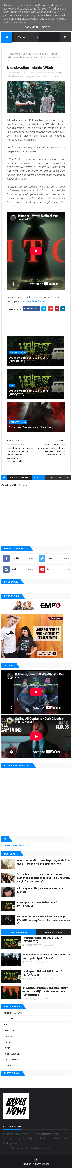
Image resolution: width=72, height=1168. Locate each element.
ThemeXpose (42, 1163)
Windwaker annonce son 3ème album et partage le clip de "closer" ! (46, 956)
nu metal (33, 57)
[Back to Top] (36, 1160)
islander (54, 53)
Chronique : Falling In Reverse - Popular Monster (40, 890)
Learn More (30, 27)
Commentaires (53, 932)
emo (6, 1024)
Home (10, 53)
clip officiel (43, 53)
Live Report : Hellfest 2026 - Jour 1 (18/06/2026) (28, 392)
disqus (50, 477)
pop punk (8, 1048)
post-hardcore (12, 1053)
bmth (11, 385)
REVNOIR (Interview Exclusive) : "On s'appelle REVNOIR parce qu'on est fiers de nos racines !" (43, 920)
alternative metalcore (25, 53)
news (25, 57)
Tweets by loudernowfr (15, 845)
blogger (38, 477)
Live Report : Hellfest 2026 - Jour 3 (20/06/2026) (28, 359)
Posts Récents (19, 932)
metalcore (9, 1030)
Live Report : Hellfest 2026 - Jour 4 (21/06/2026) (37, 904)
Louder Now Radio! (34, 301)
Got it (46, 27)
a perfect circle (17, 352)
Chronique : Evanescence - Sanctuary (31, 427)
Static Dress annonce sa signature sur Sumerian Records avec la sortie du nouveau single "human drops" (43, 878)
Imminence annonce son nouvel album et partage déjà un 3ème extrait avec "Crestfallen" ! (45, 991)
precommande (11, 1059)
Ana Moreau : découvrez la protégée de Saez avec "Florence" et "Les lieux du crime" (43, 862)
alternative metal (17, 422)
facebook (63, 477)
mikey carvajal (14, 57)
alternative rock (13, 1012)
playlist (8, 1042)
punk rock (9, 1065)
